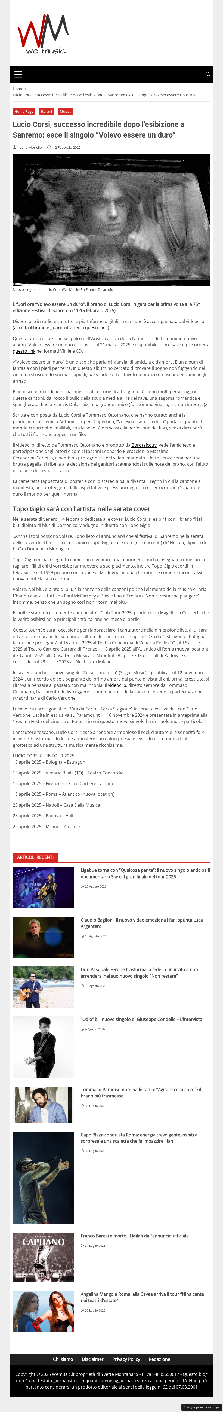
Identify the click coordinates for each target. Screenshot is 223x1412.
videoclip (117, 685)
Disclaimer (93, 1359)
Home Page (23, 111)
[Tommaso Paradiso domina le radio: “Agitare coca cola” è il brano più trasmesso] (43, 1105)
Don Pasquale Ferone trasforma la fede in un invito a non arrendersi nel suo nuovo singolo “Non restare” (139, 972)
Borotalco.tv (144, 445)
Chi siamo (63, 1359)
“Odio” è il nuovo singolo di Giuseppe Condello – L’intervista (141, 1019)
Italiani (46, 111)
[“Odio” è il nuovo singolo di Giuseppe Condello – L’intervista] (43, 1047)
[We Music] (43, 33)
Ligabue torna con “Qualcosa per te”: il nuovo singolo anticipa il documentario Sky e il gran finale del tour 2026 (145, 873)
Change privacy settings (202, 1407)
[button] (208, 74)
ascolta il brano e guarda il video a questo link (61, 328)
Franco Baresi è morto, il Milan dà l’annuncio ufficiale (135, 1236)
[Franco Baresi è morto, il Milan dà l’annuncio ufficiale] (43, 1257)
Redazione (159, 1359)
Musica (65, 111)
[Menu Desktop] (18, 74)
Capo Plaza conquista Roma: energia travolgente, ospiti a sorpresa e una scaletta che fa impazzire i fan (139, 1138)
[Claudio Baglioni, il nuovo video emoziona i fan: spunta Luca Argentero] (43, 937)
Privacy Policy (126, 1359)
